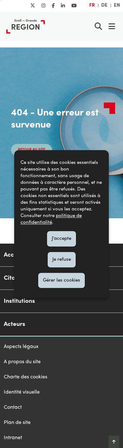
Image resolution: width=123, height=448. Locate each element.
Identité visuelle (22, 392)
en (117, 5)
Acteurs (14, 324)
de (104, 5)
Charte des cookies (25, 377)
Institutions (19, 301)
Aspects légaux (21, 346)
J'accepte (61, 238)
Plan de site (17, 422)
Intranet (13, 437)
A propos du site (22, 361)
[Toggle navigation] (112, 26)
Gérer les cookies (61, 280)
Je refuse (61, 259)
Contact (13, 407)
